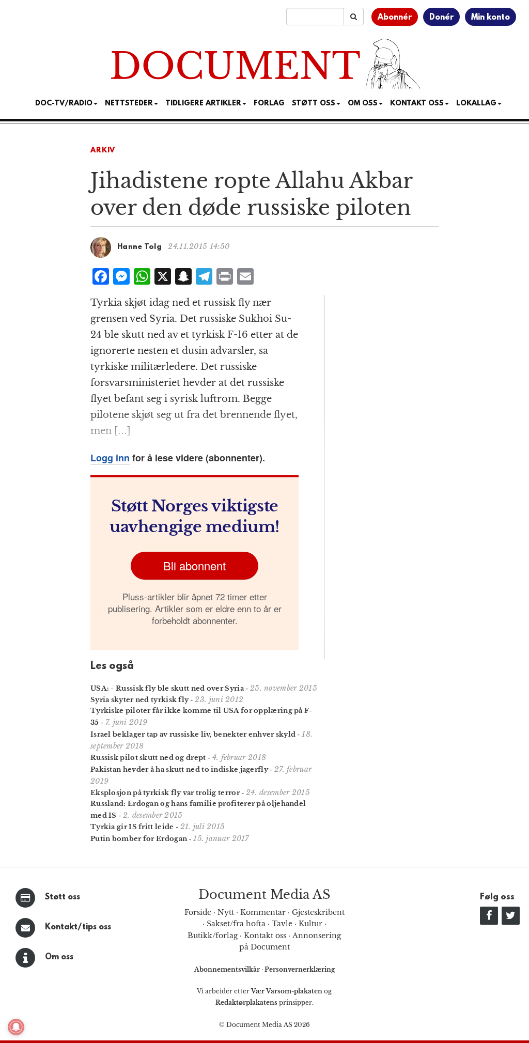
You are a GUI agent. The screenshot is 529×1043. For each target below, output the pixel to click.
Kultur (310, 923)
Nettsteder (129, 103)
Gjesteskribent (318, 912)
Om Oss (363, 103)
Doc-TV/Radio (63, 103)
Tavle (282, 923)
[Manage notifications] (16, 1027)
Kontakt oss (417, 103)
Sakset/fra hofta (236, 923)
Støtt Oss (313, 103)
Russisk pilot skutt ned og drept (148, 757)
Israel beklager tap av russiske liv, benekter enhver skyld (192, 734)
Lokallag (476, 103)
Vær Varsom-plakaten (286, 991)
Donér (441, 17)
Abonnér (395, 17)
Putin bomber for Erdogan (138, 838)
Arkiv (102, 150)
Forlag (269, 103)
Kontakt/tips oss (78, 927)
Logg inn (110, 457)
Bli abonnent (194, 565)
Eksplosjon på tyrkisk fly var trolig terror (165, 792)
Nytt (225, 912)
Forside (197, 912)
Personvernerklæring (299, 969)
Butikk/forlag (213, 935)
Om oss (59, 957)
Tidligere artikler (203, 103)
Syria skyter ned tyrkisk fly (139, 699)
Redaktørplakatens (246, 1002)
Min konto (490, 17)
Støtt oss (62, 897)
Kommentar (263, 912)
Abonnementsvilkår (227, 969)
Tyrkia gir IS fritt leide (132, 826)
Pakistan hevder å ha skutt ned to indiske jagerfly (179, 769)
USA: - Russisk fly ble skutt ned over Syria (167, 688)
